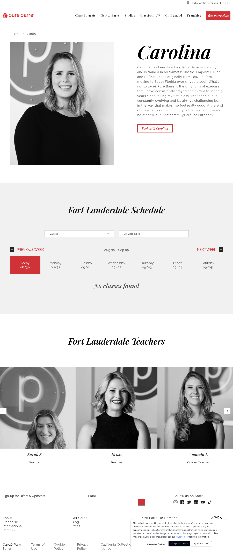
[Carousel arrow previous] (3, 411)
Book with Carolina (155, 128)
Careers (9, 530)
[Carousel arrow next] (227, 411)
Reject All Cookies (201, 544)
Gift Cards (79, 518)
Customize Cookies (156, 544)
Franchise (10, 522)
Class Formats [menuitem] (85, 15)
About (7, 518)
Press (76, 526)
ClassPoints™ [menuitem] (150, 15)
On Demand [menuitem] (173, 15)
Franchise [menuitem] (194, 15)
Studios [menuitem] (130, 15)
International (13, 526)
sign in (226, 3)
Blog (75, 522)
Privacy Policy (182, 537)
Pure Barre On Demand (159, 518)
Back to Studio (24, 34)
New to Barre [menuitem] (110, 15)
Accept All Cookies (179, 544)
